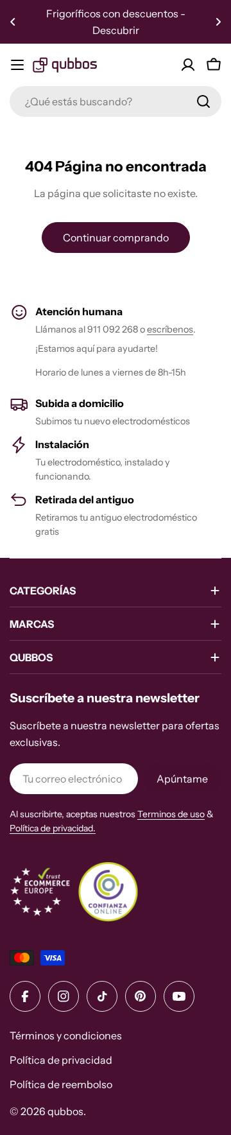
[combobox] (115, 101)
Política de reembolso (61, 1084)
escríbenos (170, 329)
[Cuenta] (188, 65)
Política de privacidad (61, 1059)
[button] (13, 22)
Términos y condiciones (66, 1035)
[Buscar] (203, 101)
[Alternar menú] (17, 65)
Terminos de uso (171, 814)
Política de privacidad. (53, 828)
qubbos (65, 1111)
